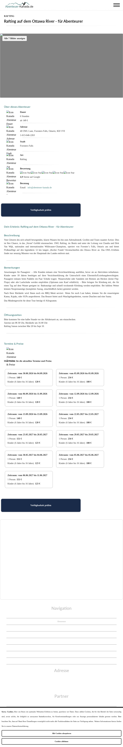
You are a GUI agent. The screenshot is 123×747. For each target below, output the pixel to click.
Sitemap (61, 661)
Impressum (61, 641)
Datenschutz (61, 648)
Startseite (61, 615)
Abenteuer (61, 621)
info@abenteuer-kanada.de (40, 187)
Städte (61, 635)
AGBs (61, 654)
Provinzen (61, 628)
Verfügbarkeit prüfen (40, 210)
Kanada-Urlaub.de (61, 703)
